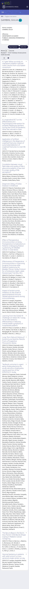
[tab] (4, 58)
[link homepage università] (10, 7)
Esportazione (13, 47)
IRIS (2, 16)
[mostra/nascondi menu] (27, 7)
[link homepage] (6, 3)
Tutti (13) (23, 47)
